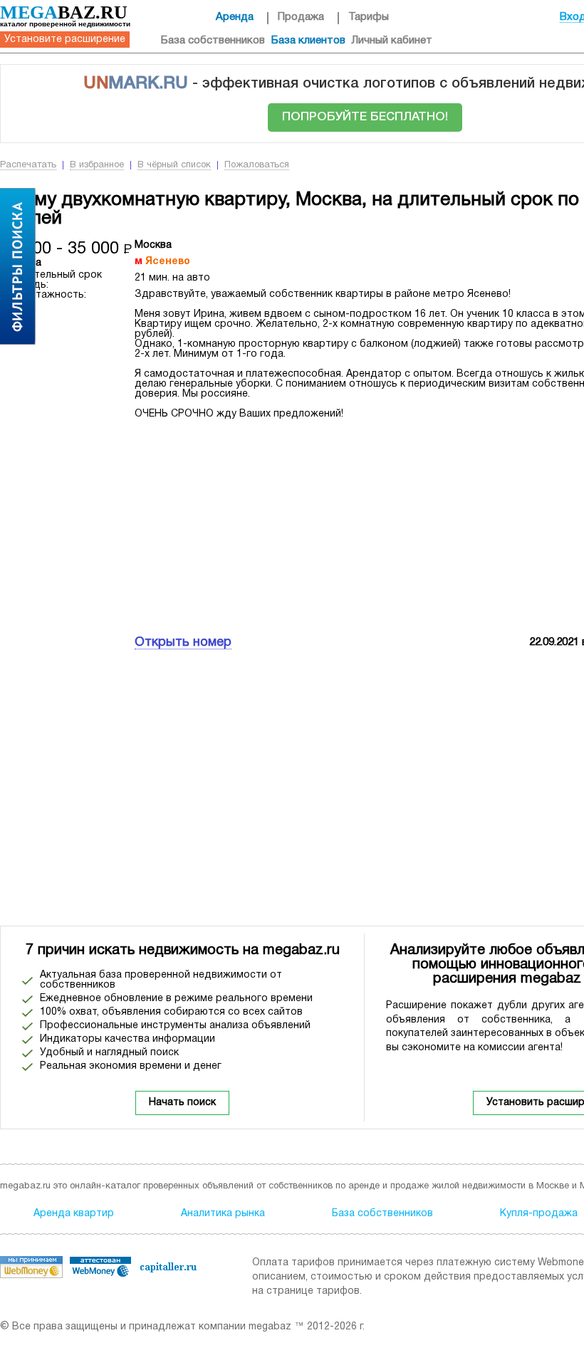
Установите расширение (64, 39)
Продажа (301, 17)
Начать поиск (182, 1102)
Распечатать (28, 165)
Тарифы (368, 17)
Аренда (235, 17)
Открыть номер (183, 643)
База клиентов (308, 41)
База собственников (213, 41)
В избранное (97, 165)
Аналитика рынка (223, 1213)
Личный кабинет (392, 41)
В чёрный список (174, 165)
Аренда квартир (73, 1213)
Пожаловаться (256, 165)
